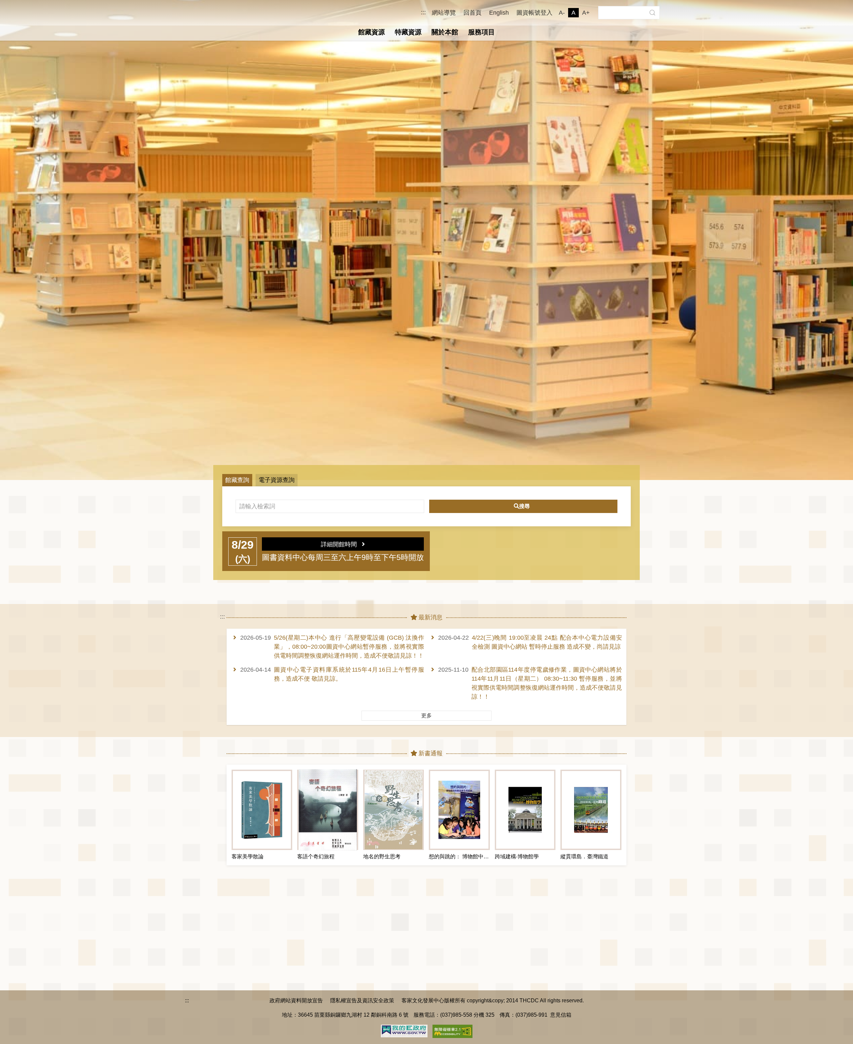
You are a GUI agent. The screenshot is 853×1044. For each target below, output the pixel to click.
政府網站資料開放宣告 (296, 1000)
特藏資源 (408, 32)
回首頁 (472, 12)
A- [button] (562, 12)
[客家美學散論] (262, 810)
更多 (426, 715)
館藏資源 (371, 32)
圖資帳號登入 (534, 12)
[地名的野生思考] (393, 810)
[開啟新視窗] (404, 1030)
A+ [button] (586, 12)
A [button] (573, 12)
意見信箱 (560, 1015)
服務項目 (481, 32)
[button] (652, 12)
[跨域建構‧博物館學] (525, 810)
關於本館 (444, 32)
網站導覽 (444, 12)
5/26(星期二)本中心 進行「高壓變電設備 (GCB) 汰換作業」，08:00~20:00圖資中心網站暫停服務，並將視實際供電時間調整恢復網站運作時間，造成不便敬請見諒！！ (349, 646)
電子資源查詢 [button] (277, 480)
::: (423, 12)
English (499, 12)
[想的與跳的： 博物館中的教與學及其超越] (459, 810)
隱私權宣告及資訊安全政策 (362, 1000)
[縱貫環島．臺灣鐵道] (590, 810)
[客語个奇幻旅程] (327, 810)
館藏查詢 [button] (237, 480)
